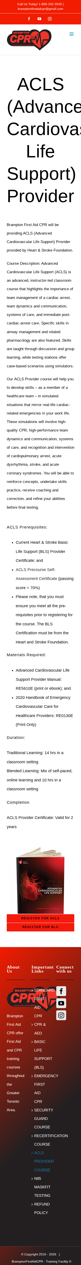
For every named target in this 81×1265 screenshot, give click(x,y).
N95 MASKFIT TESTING (40, 1187)
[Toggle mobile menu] (72, 34)
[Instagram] (61, 1015)
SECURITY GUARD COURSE (40, 1119)
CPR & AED (40, 1028)
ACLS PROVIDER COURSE (40, 1161)
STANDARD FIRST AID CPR (40, 1003)
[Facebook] (61, 991)
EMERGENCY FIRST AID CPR (40, 1089)
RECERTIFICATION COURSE (40, 1140)
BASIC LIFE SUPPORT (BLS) (40, 1055)
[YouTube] (61, 1003)
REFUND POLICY (40, 1208)
